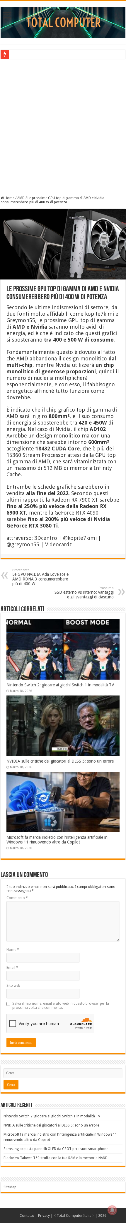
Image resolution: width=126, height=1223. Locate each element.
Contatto (27, 1216)
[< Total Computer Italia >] (63, 22)
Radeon (60, 500)
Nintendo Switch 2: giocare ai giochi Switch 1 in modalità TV (60, 685)
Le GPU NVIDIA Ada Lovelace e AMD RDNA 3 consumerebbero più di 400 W (40, 577)
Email (12, 968)
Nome (12, 950)
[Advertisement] (63, 127)
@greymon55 (22, 544)
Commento (17, 898)
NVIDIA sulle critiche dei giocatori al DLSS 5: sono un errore (60, 761)
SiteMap (10, 1187)
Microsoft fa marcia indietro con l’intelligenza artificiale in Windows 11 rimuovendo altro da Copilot (57, 839)
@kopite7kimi (80, 538)
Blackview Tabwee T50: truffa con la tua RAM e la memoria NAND (56, 1158)
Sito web (13, 986)
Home (9, 198)
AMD (21, 198)
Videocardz (58, 544)
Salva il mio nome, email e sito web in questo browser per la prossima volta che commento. (60, 1005)
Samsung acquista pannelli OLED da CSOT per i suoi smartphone (56, 1149)
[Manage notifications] (112, 1210)
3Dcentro (45, 538)
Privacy (44, 1216)
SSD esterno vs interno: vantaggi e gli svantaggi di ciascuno (84, 592)
